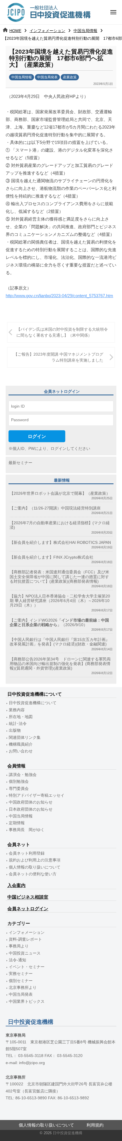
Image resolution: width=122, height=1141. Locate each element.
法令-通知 (17, 960)
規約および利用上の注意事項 (34, 860)
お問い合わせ (21, 751)
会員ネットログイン (27, 908)
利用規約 (95, 1125)
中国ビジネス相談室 (27, 897)
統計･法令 (18, 723)
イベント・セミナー (27, 967)
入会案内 (16, 885)
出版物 (15, 730)
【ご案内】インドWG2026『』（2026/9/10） (59, 622)
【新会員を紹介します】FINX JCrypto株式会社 (51, 557)
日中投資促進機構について (32, 703)
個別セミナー (21, 981)
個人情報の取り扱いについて (34, 867)
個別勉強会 (19, 781)
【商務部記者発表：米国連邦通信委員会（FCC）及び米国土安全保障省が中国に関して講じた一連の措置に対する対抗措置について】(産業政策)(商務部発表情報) (59, 576)
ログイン (37, 436)
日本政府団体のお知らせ (30, 809)
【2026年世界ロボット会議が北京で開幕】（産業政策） (60, 493)
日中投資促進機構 (67, 1133)
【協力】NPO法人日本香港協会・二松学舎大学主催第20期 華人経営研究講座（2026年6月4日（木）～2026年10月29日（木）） (60, 600)
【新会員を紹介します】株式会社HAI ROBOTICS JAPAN (60, 542)
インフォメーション (47, 30)
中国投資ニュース (25, 953)
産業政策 (70, 77)
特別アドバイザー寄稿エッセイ (36, 795)
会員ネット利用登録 (27, 853)
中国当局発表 (47, 77)
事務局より (19, 946)
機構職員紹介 (21, 744)
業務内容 (17, 710)
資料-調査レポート (25, 939)
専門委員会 (19, 788)
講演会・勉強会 (23, 775)
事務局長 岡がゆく (27, 830)
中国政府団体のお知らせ (30, 802)
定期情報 (17, 823)
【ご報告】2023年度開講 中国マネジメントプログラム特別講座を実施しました (58, 357)
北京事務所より (23, 987)
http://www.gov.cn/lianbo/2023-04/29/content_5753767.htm (59, 295)
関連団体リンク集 (25, 737)
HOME (15, 30)
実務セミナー (21, 974)
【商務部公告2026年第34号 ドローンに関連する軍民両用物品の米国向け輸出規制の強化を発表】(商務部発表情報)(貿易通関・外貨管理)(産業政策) (60, 663)
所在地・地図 (21, 717)
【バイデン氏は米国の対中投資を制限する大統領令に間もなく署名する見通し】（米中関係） (62, 332)
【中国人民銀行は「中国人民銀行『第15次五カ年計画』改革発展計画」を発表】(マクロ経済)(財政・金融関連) (60, 641)
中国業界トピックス (27, 1001)
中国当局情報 (85, 30)
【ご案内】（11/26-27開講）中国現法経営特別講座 (55, 508)
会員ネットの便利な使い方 (32, 874)
